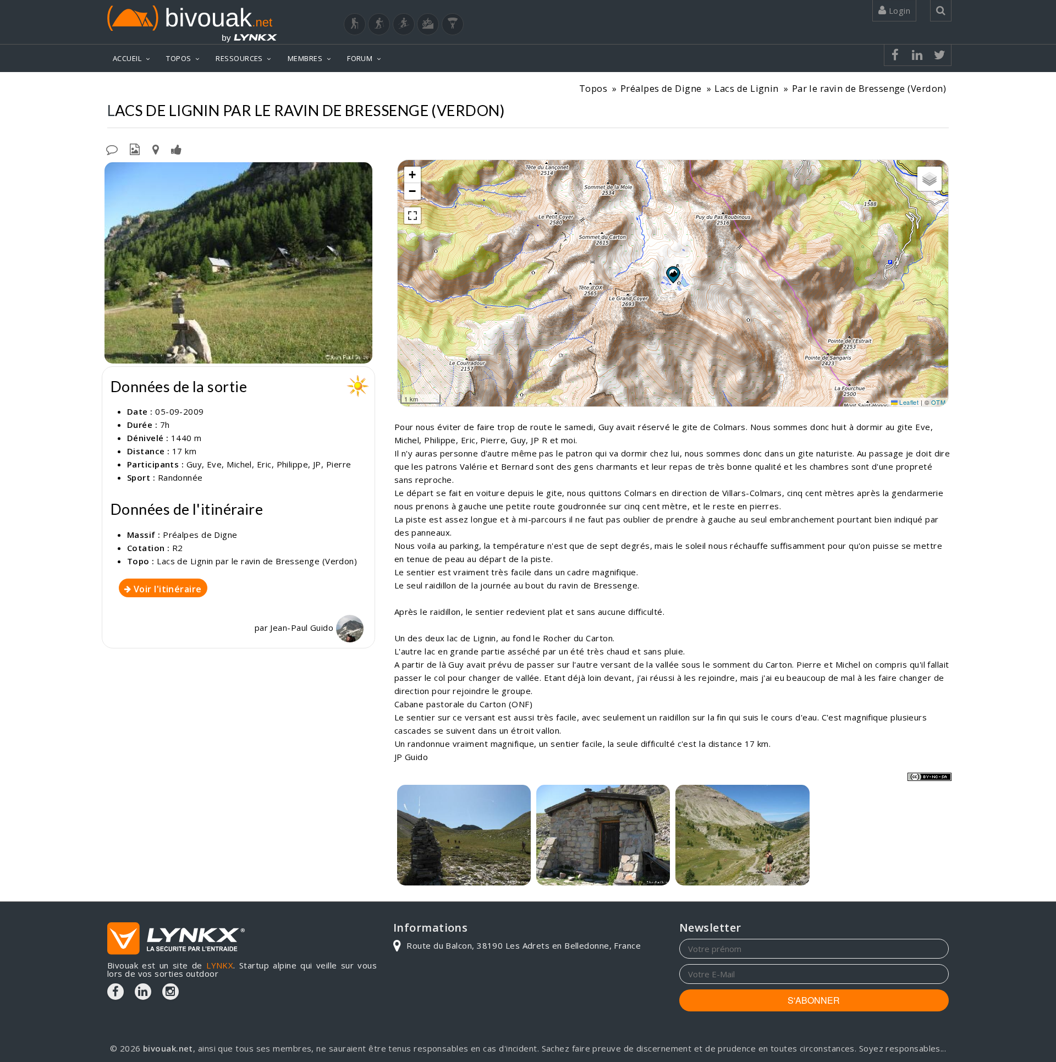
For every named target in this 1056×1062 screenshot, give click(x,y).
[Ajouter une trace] (155, 148)
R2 (177, 547)
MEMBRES (305, 58)
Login (898, 10)
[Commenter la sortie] (112, 148)
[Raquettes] (379, 24)
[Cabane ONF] (603, 835)
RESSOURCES (239, 58)
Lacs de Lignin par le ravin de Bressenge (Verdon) (257, 560)
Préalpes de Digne (661, 88)
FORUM (359, 58)
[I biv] (114, 173)
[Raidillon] (742, 835)
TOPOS (178, 58)
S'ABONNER (814, 1000)
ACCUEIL (127, 58)
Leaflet (908, 402)
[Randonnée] (355, 24)
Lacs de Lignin (746, 88)
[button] (672, 274)
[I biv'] (176, 148)
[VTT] (428, 24)
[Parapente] (453, 24)
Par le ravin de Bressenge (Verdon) (869, 88)
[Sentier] (464, 835)
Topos (593, 88)
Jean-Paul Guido (303, 627)
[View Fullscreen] (412, 215)
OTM (938, 402)
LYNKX (219, 965)
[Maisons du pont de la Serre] (238, 262)
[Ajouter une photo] (134, 148)
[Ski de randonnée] (404, 24)
